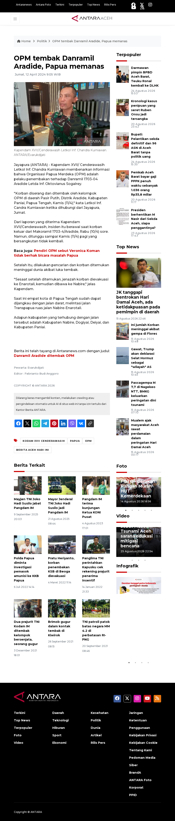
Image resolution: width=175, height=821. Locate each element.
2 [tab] (132, 510)
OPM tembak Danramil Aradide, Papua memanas (89, 41)
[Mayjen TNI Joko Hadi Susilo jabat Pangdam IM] (28, 485)
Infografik (127, 565)
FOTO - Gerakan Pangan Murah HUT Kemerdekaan (138, 488)
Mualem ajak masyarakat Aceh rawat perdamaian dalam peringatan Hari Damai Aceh (145, 433)
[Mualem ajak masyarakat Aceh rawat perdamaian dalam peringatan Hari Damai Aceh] (122, 426)
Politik (42, 41)
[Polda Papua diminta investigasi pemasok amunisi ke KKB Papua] (28, 544)
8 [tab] (132, 560)
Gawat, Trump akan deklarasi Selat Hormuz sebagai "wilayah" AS (142, 358)
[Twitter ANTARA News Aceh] (142, 5)
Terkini (59, 4)
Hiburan (58, 728)
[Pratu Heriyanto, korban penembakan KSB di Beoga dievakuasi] (62, 544)
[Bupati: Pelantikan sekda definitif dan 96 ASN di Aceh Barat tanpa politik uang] (122, 141)
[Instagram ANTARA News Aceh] (150, 5)
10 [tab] (145, 560)
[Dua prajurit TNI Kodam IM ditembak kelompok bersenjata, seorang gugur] (28, 608)
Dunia (95, 728)
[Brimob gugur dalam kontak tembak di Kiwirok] (62, 608)
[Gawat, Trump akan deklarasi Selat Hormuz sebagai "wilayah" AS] (122, 355)
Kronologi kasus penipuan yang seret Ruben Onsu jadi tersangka (144, 110)
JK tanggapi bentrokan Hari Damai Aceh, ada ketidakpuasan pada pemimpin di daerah (138, 302)
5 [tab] (151, 510)
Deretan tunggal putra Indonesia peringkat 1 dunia (138, 641)
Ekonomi (59, 743)
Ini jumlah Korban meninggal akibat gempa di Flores (145, 329)
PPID (133, 795)
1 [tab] (126, 510)
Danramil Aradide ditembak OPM (44, 356)
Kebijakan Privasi (142, 735)
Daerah (58, 713)
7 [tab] (158, 554)
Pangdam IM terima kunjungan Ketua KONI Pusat (92, 508)
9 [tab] (139, 560)
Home (26, 41)
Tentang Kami (140, 750)
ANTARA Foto (140, 780)
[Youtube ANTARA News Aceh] (133, 8)
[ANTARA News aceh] (92, 18)
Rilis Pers (110, 4)
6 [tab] (151, 554)
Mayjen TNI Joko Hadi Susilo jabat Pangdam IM (27, 503)
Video (123, 516)
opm (88, 440)
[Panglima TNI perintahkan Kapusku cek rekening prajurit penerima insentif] (96, 544)
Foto (121, 466)
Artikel (96, 735)
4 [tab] (145, 510)
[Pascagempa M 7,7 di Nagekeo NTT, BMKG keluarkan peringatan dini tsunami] (122, 389)
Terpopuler (76, 4)
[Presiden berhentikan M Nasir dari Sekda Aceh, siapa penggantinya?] (122, 216)
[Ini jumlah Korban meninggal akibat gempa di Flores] (122, 331)
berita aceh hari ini (32, 449)
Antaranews (24, 4)
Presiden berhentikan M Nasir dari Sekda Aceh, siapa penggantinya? (144, 219)
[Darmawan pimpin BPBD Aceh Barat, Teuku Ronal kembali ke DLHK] (122, 74)
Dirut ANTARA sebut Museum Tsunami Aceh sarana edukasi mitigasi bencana (137, 533)
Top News (93, 4)
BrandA (135, 773)
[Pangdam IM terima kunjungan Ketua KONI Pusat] (96, 485)
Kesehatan (99, 713)
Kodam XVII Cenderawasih (44, 440)
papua (75, 440)
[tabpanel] (138, 492)
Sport (56, 735)
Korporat (136, 787)
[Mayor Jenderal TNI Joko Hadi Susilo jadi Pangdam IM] (62, 485)
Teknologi (60, 720)
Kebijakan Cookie (143, 743)
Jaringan (136, 713)
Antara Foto (43, 4)
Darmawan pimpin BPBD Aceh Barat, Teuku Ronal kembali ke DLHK (145, 76)
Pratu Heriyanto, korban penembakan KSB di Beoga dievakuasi (61, 567)
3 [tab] (139, 510)
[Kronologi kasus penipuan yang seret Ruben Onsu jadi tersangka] (122, 107)
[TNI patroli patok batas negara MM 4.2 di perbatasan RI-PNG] (96, 608)
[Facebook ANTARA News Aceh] (133, 5)
